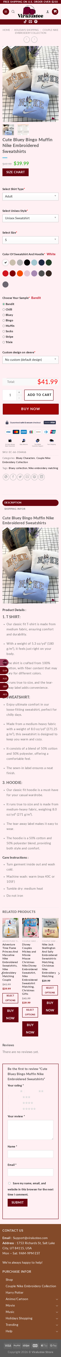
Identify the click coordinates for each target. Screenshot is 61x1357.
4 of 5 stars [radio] (16, 1102)
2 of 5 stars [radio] (31, 1091)
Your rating (16, 1085)
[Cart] (55, 11)
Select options (10, 998)
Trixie (9, 342)
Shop (9, 1279)
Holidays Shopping (26, 30)
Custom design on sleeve (18, 352)
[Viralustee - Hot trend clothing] (30, 11)
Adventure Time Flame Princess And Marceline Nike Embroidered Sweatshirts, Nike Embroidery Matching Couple (10, 962)
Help (9, 1331)
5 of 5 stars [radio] (16, 1108)
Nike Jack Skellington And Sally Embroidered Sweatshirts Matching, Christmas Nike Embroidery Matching (49, 960)
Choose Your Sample (16, 298)
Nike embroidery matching (43, 468)
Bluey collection (18, 468)
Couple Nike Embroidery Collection (31, 1286)
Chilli (9, 309)
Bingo (9, 320)
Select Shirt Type (13, 189)
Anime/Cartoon (17, 1299)
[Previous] (8, 84)
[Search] (13, 11)
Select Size (9, 232)
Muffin (10, 325)
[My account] (47, 11)
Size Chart (15, 172)
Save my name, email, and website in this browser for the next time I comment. (30, 1189)
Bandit (10, 304)
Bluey (9, 315)
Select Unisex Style (15, 211)
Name (12, 1146)
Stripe (9, 336)
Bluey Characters (25, 458)
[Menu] (6, 11)
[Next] (53, 84)
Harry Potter (15, 1292)
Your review (16, 1116)
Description (13, 502)
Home (6, 30)
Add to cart (40, 395)
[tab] (30, 503)
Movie (10, 1305)
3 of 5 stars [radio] (16, 1097)
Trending (12, 1324)
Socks (9, 331)
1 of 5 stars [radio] (13, 1091)
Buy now (30, 409)
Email (12, 1164)
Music (10, 1312)
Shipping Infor (15, 509)
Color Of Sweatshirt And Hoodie (23, 254)
